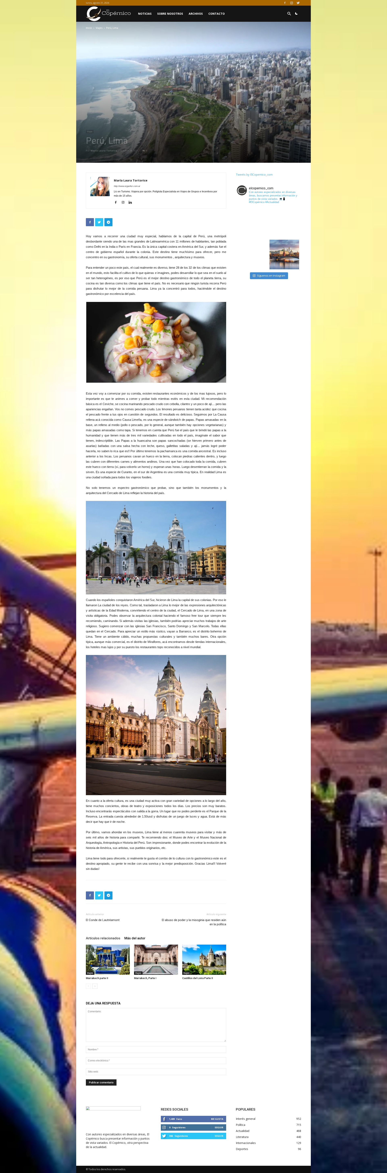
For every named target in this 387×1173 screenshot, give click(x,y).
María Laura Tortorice (104, 150)
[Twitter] (298, 3)
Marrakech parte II (97, 978)
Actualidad (242, 1131)
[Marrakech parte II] (108, 960)
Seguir (219, 1127)
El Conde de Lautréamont (103, 920)
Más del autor (134, 938)
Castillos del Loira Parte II (197, 978)
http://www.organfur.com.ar (127, 186)
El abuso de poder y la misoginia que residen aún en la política (194, 922)
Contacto (216, 14)
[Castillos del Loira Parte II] (204, 960)
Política (240, 1125)
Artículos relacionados (103, 938)
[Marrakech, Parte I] (156, 960)
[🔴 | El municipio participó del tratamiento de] (252, 254)
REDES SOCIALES (174, 1109)
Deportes (242, 1149)
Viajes (99, 28)
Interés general (245, 1119)
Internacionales (246, 1143)
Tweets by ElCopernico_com (254, 174)
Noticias (145, 14)
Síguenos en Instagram (271, 275)
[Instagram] (291, 3)
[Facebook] (285, 3)
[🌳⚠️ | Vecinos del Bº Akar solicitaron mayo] (252, 223)
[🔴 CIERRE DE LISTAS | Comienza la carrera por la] (284, 223)
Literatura (242, 1137)
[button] (289, 14)
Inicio (89, 28)
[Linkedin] (131, 202)
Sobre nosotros (170, 14)
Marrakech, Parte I (145, 978)
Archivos (196, 14)
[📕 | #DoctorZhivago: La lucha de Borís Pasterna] (284, 254)
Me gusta (217, 1118)
